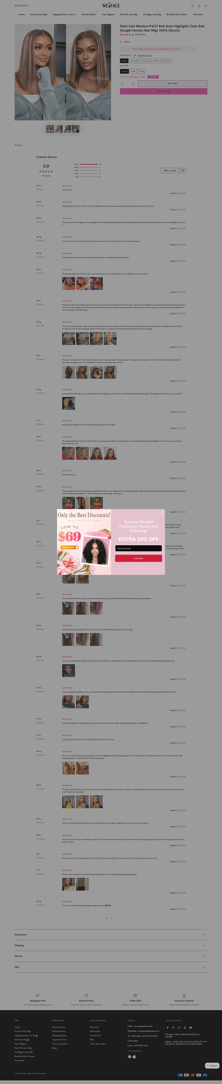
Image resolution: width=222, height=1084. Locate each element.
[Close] (162, 512)
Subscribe (138, 558)
